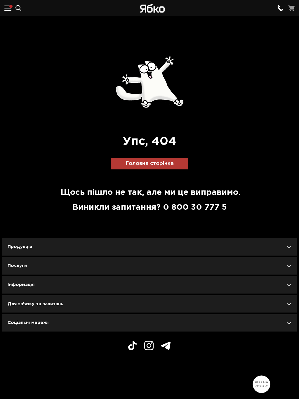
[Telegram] (166, 346)
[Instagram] (149, 346)
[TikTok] (132, 346)
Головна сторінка (150, 163)
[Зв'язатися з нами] (280, 8)
